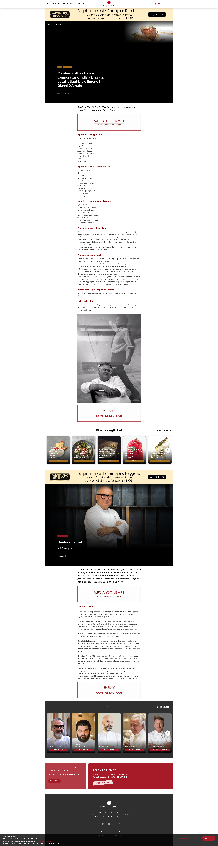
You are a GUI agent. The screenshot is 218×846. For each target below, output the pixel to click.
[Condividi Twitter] (68, 93)
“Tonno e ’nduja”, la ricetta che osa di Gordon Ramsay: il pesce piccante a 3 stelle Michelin (81, 453)
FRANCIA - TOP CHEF (134, 749)
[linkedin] (114, 824)
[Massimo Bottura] (58, 733)
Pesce (83, 460)
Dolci (58, 460)
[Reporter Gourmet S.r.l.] (109, 4)
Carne (59, 66)
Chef (54, 487)
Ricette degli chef (57, 24)
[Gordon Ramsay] (160, 733)
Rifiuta (196, 838)
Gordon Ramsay (156, 746)
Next (167, 450)
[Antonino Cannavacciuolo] (83, 733)
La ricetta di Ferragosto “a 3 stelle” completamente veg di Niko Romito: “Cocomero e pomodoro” (133, 452)
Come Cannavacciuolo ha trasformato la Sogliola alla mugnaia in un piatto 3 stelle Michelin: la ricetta (158, 453)
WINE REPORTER (79, 4)
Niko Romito (103, 746)
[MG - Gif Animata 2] (109, 122)
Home (48, 24)
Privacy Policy (117, 832)
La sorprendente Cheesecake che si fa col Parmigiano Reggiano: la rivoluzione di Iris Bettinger (56, 452)
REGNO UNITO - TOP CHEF (160, 749)
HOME (48, 4)
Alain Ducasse (130, 746)
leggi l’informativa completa (46, 841)
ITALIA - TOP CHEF (62, 535)
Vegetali (134, 460)
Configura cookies (184, 838)
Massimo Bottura (55, 746)
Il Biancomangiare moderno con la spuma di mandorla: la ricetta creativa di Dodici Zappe (107, 453)
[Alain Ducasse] (134, 733)
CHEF (71, 4)
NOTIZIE (54, 4)
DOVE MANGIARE (63, 4)
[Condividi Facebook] (65, 93)
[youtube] (159, 4)
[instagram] (155, 4)
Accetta (208, 838)
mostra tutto (163, 430)
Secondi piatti (67, 66)
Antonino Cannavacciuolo (79, 745)
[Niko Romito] (109, 733)
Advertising (101, 832)
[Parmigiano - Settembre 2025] (109, 14)
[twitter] (162, 4)
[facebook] (152, 4)
